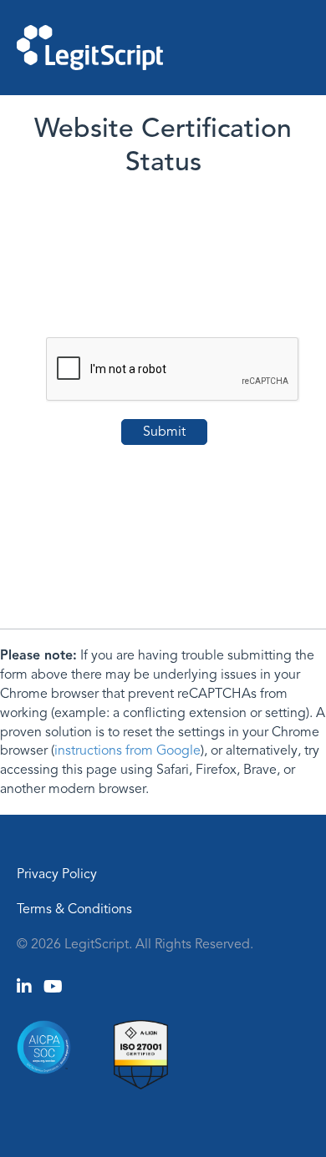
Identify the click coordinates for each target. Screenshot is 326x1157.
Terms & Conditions (74, 909)
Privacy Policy (57, 874)
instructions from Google (127, 750)
